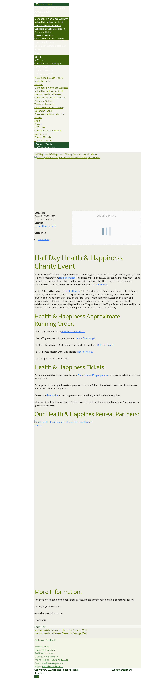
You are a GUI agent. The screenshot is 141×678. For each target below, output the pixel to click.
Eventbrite (52, 395)
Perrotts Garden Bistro (73, 331)
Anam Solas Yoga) (85, 338)
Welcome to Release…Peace (48, 77)
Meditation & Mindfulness (47, 94)
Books (37, 124)
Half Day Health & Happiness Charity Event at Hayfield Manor (66, 154)
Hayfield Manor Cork (45, 226)
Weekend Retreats (43, 104)
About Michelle (42, 81)
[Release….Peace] (51, 4)
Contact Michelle (42, 137)
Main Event (43, 239)
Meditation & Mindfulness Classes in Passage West (60, 630)
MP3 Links (39, 127)
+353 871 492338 (59, 659)
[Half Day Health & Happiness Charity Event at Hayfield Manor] (87, 182)
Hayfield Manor (67, 277)
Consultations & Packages (47, 130)
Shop (37, 120)
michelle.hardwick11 (52, 666)
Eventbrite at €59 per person (93, 375)
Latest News (40, 133)
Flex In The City (85, 351)
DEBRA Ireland (99, 284)
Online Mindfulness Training (49, 107)
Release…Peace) (105, 344)
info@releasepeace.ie (44, 146)
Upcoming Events (43, 110)
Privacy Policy (103, 669)
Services (38, 84)
